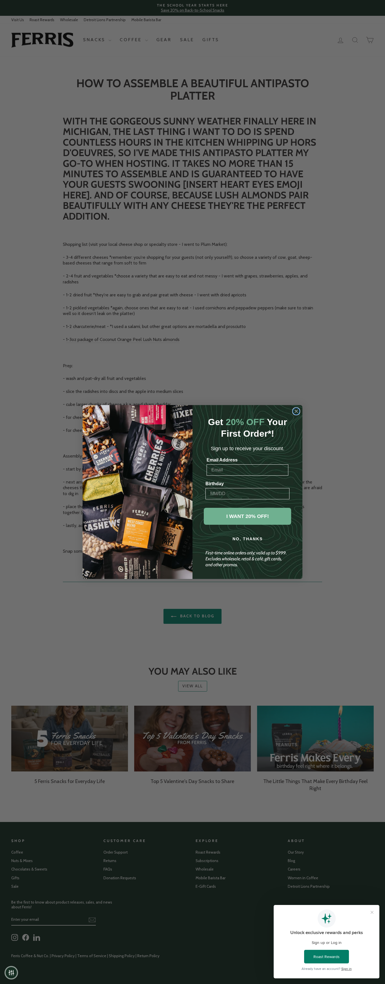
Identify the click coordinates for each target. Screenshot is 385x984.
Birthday (214, 483)
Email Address (222, 460)
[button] (11, 972)
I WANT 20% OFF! (247, 516)
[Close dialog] (296, 411)
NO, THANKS (248, 539)
